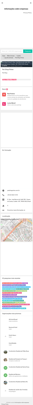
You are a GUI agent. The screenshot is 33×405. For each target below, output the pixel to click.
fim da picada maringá (21, 290)
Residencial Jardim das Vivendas (18, 389)
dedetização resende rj (24, 304)
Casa (3, 55)
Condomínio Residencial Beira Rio (18, 381)
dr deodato (24, 283)
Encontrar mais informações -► (16, 210)
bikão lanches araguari (8, 292)
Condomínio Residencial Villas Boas (19, 351)
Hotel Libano (12, 335)
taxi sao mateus (6, 306)
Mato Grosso (11, 55)
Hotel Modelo (12, 343)
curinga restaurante (22, 296)
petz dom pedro (18, 298)
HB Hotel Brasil (13, 319)
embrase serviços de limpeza (9, 296)
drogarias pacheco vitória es (18, 285)
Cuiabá (19, 55)
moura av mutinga (7, 308)
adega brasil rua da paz (8, 298)
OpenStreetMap (6, 219)
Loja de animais (8, 57)
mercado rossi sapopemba (9, 289)
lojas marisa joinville (7, 283)
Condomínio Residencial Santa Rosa (19, 367)
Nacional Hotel (13, 327)
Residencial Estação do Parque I (18, 359)
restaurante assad (7, 285)
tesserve (13, 306)
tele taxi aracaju (16, 308)
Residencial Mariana (14, 374)
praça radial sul (17, 292)
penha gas (23, 308)
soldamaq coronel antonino (9, 290)
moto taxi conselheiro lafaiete (9, 294)
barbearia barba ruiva (18, 300)
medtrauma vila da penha (8, 302)
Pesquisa (28, 51)
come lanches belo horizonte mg (10, 304)
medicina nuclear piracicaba (9, 287)
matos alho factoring (20, 302)
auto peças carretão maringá (23, 287)
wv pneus (19, 306)
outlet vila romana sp (7, 300)
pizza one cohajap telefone (22, 289)
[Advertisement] (16, 31)
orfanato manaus (17, 283)
